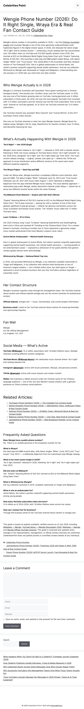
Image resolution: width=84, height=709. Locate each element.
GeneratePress (56, 706)
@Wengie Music (26, 359)
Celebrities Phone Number (17, 542)
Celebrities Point (14, 5)
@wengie (18, 368)
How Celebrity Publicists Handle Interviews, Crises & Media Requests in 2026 (37, 663)
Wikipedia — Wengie (12, 527)
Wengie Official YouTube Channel (21, 530)
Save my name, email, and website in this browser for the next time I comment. (40, 619)
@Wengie (16, 351)
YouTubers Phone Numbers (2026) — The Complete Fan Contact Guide (40, 403)
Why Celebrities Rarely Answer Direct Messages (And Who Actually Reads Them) (39, 667)
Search (6, 640)
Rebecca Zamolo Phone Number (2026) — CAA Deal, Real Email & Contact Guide (44, 417)
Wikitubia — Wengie (71, 527)
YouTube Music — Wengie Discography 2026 (41, 527)
